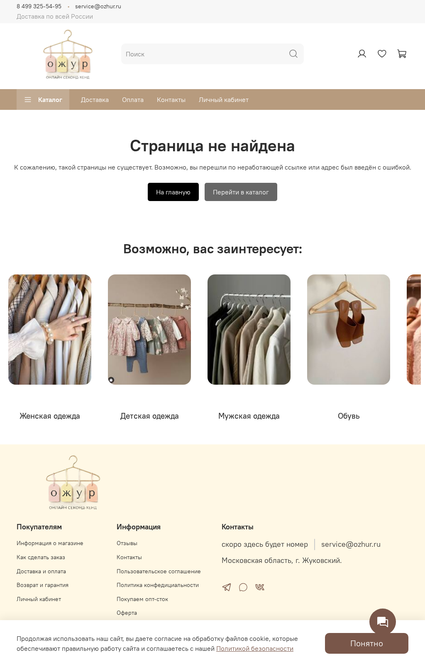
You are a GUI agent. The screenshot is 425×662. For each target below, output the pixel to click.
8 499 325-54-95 (39, 6)
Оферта (127, 612)
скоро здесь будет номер (265, 544)
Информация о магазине (50, 543)
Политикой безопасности (254, 648)
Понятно (366, 643)
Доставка (95, 99)
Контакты (171, 99)
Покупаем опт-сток (142, 599)
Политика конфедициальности (158, 585)
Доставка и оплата (41, 571)
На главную (173, 192)
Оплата (133, 99)
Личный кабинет (224, 99)
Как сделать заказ (41, 557)
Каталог (50, 99)
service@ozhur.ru (98, 6)
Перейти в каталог (241, 192)
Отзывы (127, 543)
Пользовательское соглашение (159, 571)
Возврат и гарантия (42, 585)
